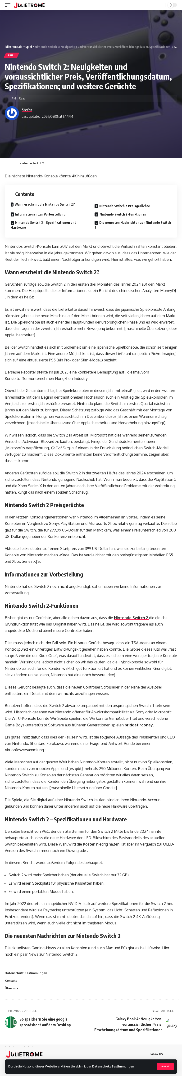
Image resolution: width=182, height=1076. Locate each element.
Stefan (27, 110)
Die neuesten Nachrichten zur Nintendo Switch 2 (133, 225)
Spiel (11, 55)
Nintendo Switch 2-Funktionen (123, 214)
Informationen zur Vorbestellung (40, 214)
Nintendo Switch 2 (131, 617)
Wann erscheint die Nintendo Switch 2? (45, 204)
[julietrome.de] (29, 5)
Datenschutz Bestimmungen (113, 1066)
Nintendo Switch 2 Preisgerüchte (124, 206)
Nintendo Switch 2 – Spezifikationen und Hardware (43, 225)
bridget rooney (139, 725)
